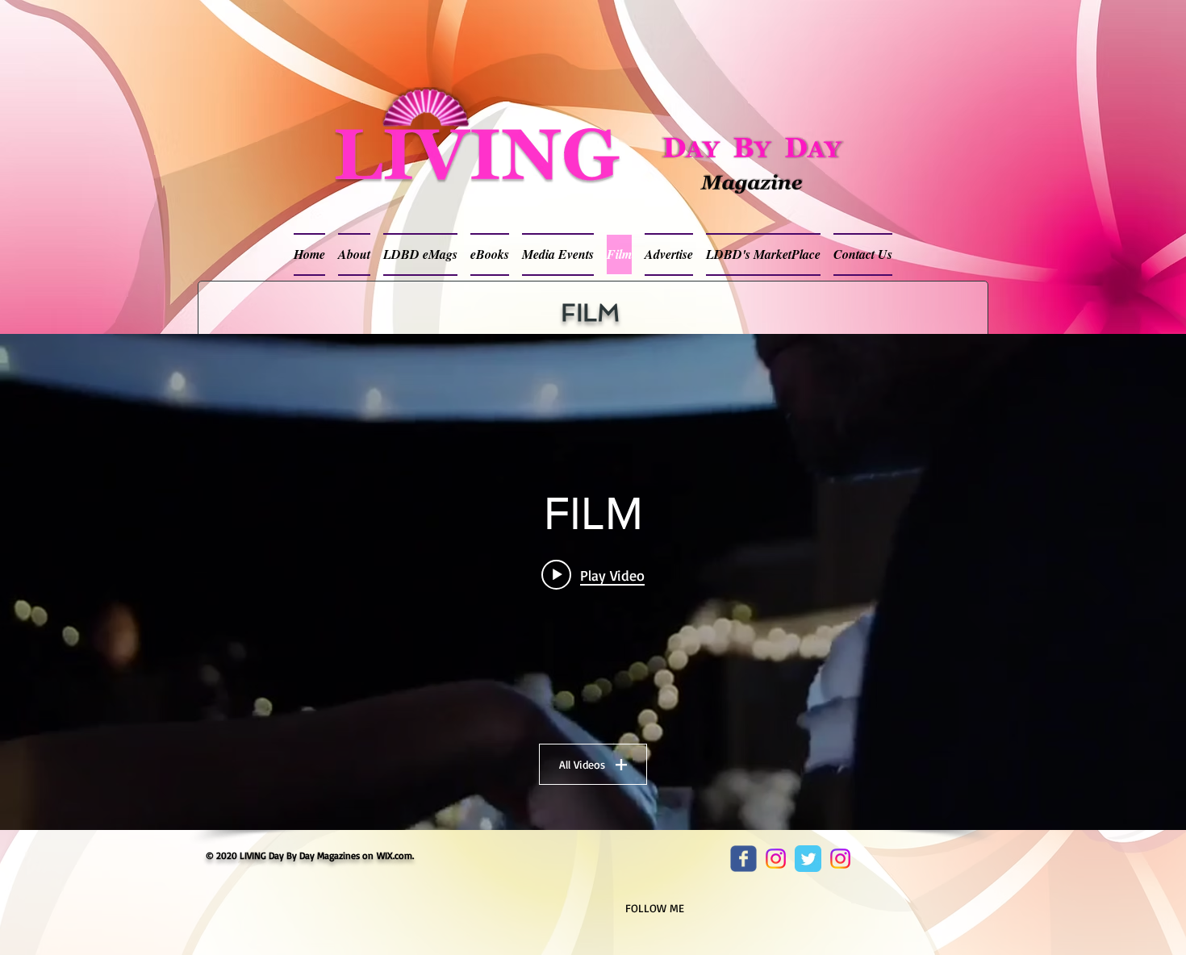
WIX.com (394, 855)
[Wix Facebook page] (743, 858)
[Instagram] (775, 858)
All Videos (582, 764)
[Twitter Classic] (808, 858)
